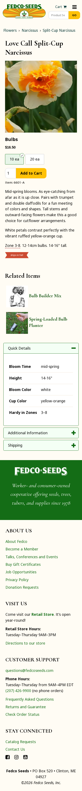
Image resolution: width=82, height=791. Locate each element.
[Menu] (74, 7)
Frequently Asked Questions (29, 699)
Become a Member (21, 548)
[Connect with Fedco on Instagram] (16, 756)
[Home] (24, 11)
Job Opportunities (20, 571)
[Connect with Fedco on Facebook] (7, 756)
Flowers (10, 30)
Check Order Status (22, 714)
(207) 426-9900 (18, 690)
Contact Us (15, 749)
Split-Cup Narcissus (59, 30)
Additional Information (28, 432)
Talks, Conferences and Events (31, 556)
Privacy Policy (17, 579)
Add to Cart (31, 173)
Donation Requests (21, 587)
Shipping (15, 445)
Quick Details (19, 348)
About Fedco (16, 541)
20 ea (35, 159)
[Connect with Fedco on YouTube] (25, 756)
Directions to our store (25, 643)
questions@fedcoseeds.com (29, 670)
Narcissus (30, 30)
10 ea (14, 159)
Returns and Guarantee (25, 706)
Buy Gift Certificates (23, 564)
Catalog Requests (20, 741)
